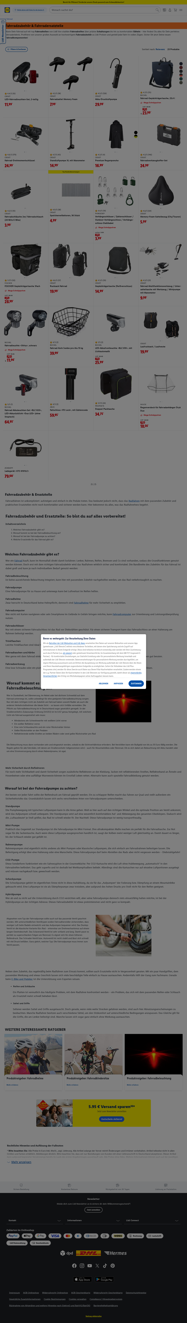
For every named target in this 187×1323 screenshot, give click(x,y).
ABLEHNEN (103, 683)
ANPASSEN (118, 683)
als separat (67, 653)
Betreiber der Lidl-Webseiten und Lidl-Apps (67, 643)
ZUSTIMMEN (136, 683)
